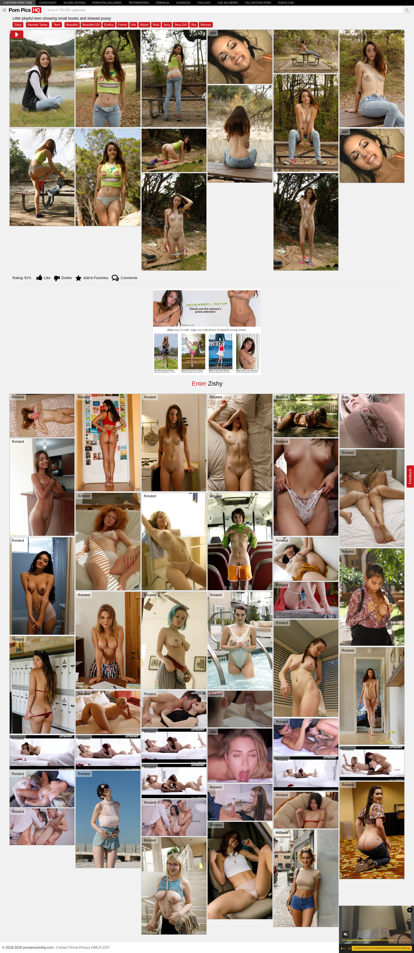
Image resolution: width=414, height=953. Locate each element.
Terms (73, 947)
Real (156, 24)
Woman (206, 24)
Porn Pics (24, 10)
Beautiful (72, 24)
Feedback (410, 476)
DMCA (96, 947)
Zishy (18, 24)
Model (144, 24)
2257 (106, 947)
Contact (62, 947)
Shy (193, 24)
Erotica (109, 24)
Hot (133, 24)
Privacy (84, 947)
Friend (122, 24)
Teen (56, 24)
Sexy (166, 24)
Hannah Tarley (37, 24)
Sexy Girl (180, 24)
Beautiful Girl (91, 24)
